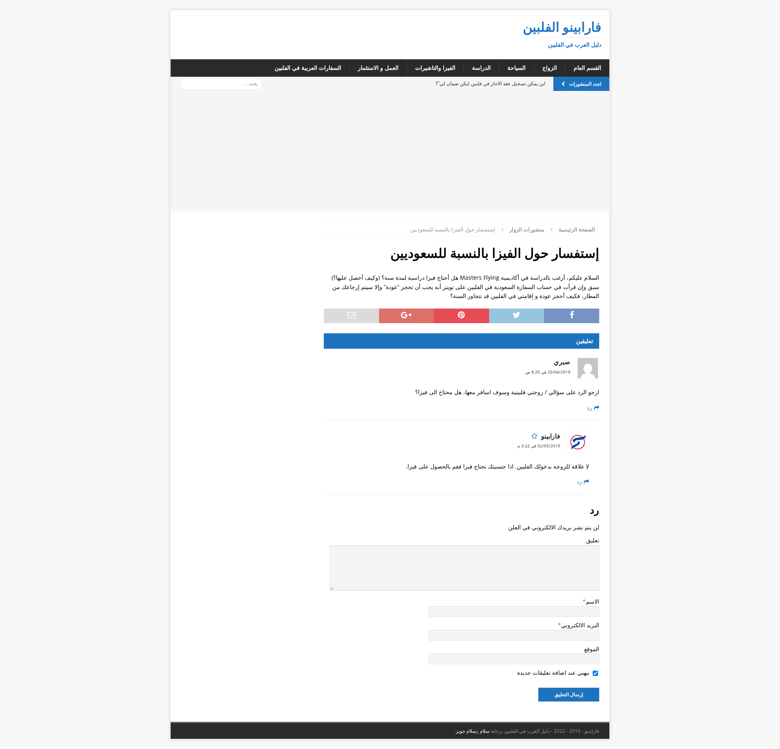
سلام (485, 730)
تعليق (592, 540)
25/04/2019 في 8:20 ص (547, 372)
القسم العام (587, 67)
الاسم (592, 601)
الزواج (549, 67)
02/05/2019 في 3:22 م (539, 446)
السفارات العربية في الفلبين (308, 67)
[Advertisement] (390, 152)
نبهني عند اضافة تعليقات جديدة (553, 672)
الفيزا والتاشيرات (435, 67)
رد (589, 407)
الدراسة (481, 67)
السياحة (516, 67)
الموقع (591, 649)
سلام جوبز (466, 730)
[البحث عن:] (221, 83)
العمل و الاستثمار (378, 67)
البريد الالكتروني (580, 625)
